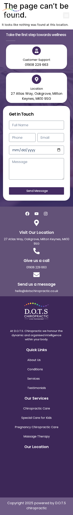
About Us (34, 360)
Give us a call (36, 260)
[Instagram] (46, 214)
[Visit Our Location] (36, 223)
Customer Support (36, 60)
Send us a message (37, 284)
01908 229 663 (36, 267)
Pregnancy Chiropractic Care (36, 427)
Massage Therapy (36, 436)
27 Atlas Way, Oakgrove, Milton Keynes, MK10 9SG (36, 241)
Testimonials (36, 388)
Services (33, 378)
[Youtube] (36, 214)
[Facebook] (27, 214)
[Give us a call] (36, 251)
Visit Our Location (36, 232)
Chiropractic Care (36, 408)
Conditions (35, 369)
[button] (66, 15)
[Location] (36, 79)
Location (36, 89)
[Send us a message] (36, 274)
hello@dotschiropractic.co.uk (36, 291)
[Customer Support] (36, 50)
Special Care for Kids (36, 418)
